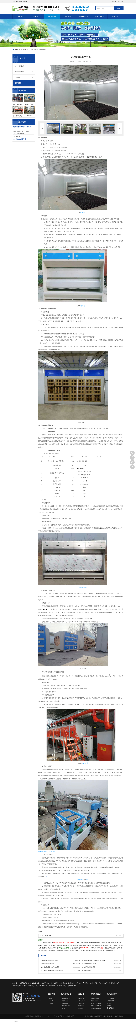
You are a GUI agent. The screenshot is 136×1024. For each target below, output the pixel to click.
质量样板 (112, 983)
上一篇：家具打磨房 (45, 935)
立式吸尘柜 (81, 998)
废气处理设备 (52, 16)
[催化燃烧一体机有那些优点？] (29, 101)
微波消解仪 (63, 986)
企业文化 (51, 1001)
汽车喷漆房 (18, 77)
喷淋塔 (63, 1008)
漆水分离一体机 (61, 945)
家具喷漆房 (43, 49)
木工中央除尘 (81, 1001)
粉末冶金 (71, 983)
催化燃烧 (27, 104)
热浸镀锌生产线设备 (82, 983)
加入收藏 (114, 1)
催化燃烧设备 (65, 1001)
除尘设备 (120, 1)
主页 (22, 49)
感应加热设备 (24, 983)
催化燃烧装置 (94, 1001)
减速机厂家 (93, 983)
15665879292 (132, 453)
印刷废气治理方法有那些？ (90, 963)
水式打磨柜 (81, 1005)
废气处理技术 (99, 16)
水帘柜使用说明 (86, 970)
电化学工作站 (45, 983)
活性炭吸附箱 (91, 157)
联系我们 (115, 16)
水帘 (78, 212)
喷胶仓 (109, 1005)
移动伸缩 (19, 104)
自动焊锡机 (63, 983)
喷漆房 (36, 49)
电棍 (117, 983)
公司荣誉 (51, 1003)
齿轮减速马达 (53, 986)
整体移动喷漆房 (19, 71)
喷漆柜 (109, 1003)
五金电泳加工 (103, 983)
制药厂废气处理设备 (96, 1005)
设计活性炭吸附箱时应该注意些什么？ (52, 970)
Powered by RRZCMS (48, 1016)
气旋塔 (45, 945)
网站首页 (20, 16)
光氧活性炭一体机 (66, 1005)
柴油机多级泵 (72, 986)
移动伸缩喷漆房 (19, 66)
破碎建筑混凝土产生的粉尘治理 (50, 967)
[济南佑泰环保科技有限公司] (37, 8)
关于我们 (36, 16)
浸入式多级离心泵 (42, 986)
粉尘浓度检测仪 (29, 986)
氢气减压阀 (54, 983)
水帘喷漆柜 (52, 945)
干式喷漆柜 (48, 225)
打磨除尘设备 (111, 1001)
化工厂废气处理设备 (96, 1003)
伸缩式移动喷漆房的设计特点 (49, 960)
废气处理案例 (83, 16)
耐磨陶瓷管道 (34, 983)
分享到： (41, 931)
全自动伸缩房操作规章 (88, 967)
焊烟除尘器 (81, 1008)
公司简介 (51, 998)
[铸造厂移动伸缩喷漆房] (17, 101)
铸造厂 (15, 104)
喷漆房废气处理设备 (96, 1008)
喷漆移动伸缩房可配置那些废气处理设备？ (94, 960)
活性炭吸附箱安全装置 (47, 963)
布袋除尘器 (81, 1003)
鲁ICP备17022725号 (80, 1016)
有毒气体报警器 (17, 986)
